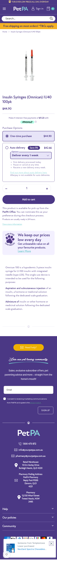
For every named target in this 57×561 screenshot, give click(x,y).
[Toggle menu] (4, 9)
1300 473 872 (29, 443)
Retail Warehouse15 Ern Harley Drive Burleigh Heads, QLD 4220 (30, 465)
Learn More (24, 251)
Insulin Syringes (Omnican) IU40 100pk (25, 32)
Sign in (39, 8)
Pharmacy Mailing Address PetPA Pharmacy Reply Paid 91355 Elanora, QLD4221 (30, 480)
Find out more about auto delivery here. (28, 172)
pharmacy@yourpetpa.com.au (31, 456)
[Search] (51, 18)
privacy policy (35, 403)
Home (4, 32)
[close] (51, 543)
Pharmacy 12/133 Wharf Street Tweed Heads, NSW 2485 (31, 497)
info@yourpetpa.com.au (31, 449)
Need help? (31, 347)
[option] (28, 65)
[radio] (28, 136)
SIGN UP (45, 410)
